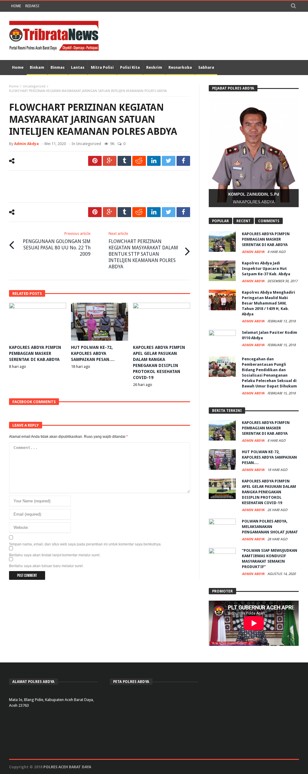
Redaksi (32, 6)
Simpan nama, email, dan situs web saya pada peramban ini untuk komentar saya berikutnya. (85, 544)
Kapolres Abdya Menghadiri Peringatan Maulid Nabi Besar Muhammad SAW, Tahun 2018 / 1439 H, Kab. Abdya (268, 303)
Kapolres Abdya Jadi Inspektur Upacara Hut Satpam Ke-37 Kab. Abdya (266, 268)
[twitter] (168, 161)
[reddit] (139, 161)
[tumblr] (124, 161)
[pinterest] (95, 161)
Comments (268, 221)
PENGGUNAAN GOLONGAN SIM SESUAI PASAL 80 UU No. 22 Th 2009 (57, 244)
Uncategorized (34, 86)
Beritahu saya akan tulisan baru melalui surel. (46, 566)
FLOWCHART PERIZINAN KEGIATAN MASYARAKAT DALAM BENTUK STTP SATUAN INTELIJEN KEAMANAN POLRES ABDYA (143, 250)
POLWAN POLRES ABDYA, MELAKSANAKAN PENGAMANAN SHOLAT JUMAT (270, 526)
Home (16, 6)
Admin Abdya (26, 143)
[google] (109, 161)
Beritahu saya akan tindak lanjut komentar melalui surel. (54, 555)
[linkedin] (154, 161)
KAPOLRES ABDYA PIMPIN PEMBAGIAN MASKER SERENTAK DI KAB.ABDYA (35, 353)
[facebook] (183, 161)
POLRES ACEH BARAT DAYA (67, 767)
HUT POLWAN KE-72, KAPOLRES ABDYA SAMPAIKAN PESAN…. (93, 353)
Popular (220, 221)
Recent (243, 221)
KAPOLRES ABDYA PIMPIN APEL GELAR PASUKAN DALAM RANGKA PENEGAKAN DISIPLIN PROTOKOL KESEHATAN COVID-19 (269, 492)
